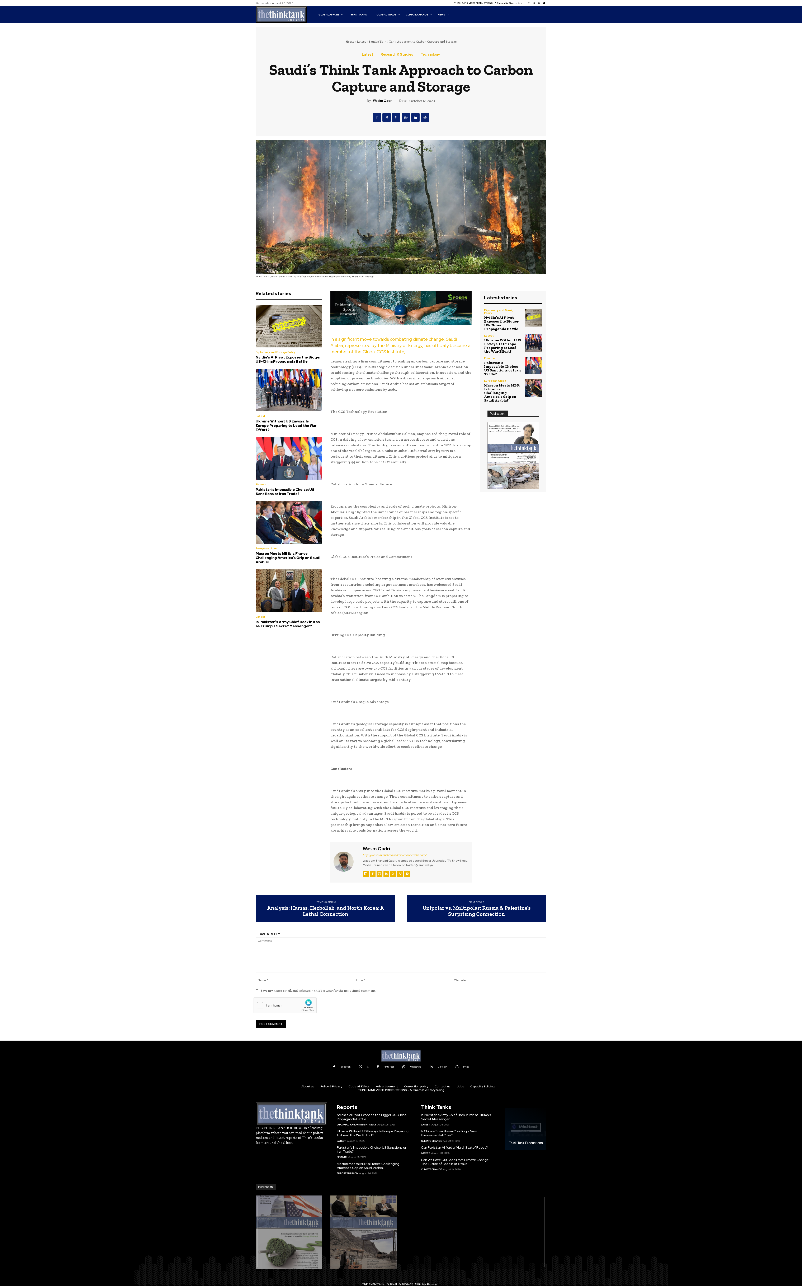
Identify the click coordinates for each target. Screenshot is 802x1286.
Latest (361, 41)
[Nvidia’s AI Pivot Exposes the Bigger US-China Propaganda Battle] (289, 326)
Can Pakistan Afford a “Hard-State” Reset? (454, 1147)
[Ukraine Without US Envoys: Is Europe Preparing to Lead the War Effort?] (289, 390)
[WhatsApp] (406, 117)
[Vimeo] (400, 874)
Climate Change (431, 1141)
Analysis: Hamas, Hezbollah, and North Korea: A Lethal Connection (325, 911)
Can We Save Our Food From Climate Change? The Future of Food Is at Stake (455, 1162)
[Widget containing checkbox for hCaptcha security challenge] (285, 1005)
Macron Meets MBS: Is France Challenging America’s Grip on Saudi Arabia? (288, 557)
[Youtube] (543, 3)
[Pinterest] (396, 117)
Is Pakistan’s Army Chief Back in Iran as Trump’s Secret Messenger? (288, 624)
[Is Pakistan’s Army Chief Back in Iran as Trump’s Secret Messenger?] (289, 590)
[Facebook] (528, 3)
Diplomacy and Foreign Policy (275, 352)
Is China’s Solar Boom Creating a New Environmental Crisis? (449, 1133)
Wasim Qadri (382, 101)
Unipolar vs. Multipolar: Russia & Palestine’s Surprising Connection (477, 911)
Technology (430, 54)
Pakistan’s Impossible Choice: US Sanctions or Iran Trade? (285, 491)
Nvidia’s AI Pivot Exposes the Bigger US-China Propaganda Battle (288, 359)
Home (349, 41)
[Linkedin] (533, 3)
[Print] (425, 117)
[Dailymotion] (366, 874)
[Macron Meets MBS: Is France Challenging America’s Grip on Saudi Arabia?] (289, 522)
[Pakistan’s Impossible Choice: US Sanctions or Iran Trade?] (289, 458)
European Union (267, 548)
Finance (261, 484)
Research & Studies (397, 54)
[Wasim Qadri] (346, 861)
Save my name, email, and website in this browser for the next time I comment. (318, 991)
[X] (538, 3)
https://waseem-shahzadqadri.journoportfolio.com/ (394, 855)
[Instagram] (379, 874)
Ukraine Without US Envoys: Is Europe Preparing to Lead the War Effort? (286, 425)
